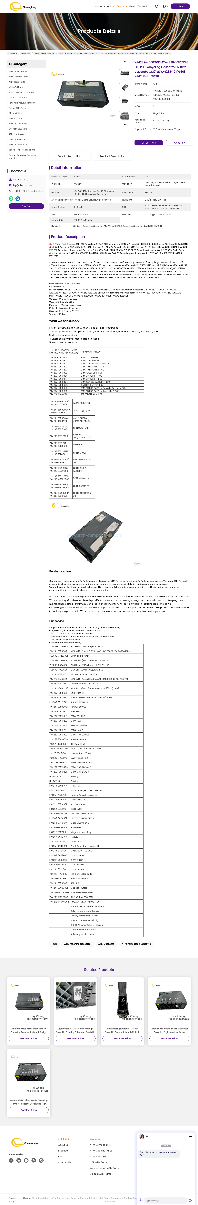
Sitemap (27, 1198)
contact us (144, 6)
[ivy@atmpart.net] (41, 1160)
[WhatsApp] (11, 198)
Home (98, 6)
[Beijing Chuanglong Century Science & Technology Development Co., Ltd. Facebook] (11, 1160)
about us (109, 6)
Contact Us (64, 1162)
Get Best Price (149, 143)
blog (60, 1156)
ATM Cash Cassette (44, 53)
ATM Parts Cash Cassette (136, 944)
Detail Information (69, 156)
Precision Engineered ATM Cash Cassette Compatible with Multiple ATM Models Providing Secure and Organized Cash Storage (122, 1030)
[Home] (24, 1146)
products (122, 6)
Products (25, 53)
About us (63, 1145)
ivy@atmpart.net (23, 185)
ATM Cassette (106, 944)
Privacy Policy (12, 1200)
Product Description (112, 156)
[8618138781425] (26, 1160)
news (132, 6)
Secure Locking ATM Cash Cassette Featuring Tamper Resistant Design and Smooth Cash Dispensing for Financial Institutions (29, 1030)
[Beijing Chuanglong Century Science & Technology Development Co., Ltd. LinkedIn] (18, 1160)
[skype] (17, 198)
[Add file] (141, 1200)
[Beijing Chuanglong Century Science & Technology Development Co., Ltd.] (23, 6)
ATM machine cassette (77, 944)
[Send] (190, 1200)
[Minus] (190, 1136)
